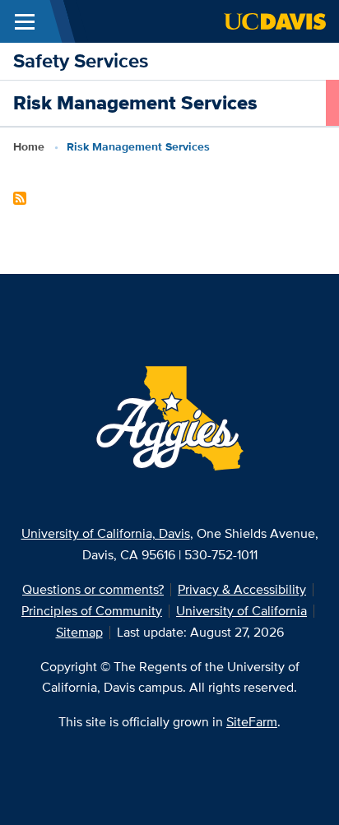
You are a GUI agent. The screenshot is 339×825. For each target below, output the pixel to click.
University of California (241, 610)
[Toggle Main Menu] (24, 21)
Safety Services (80, 60)
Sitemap (79, 632)
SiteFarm (251, 721)
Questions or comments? (93, 589)
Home (28, 146)
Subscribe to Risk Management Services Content (19, 198)
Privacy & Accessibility (242, 589)
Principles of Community (91, 610)
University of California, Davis (105, 533)
